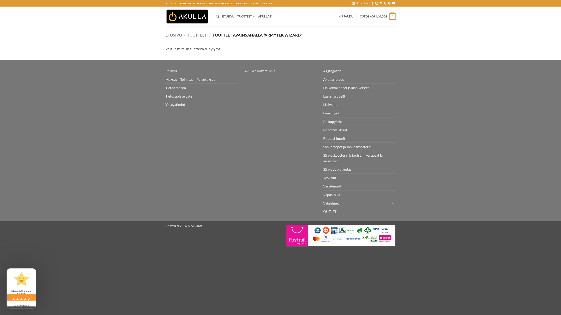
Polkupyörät (332, 121)
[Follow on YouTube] (393, 3)
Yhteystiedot (175, 104)
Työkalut (329, 178)
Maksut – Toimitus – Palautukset (190, 79)
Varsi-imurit (332, 186)
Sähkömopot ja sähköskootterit (347, 147)
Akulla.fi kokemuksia (259, 71)
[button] (360, 3)
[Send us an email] (381, 3)
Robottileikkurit (335, 130)
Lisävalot (330, 104)
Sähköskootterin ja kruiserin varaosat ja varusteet (353, 158)
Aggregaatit (332, 71)
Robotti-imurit (334, 138)
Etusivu (228, 16)
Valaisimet (331, 203)
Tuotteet (244, 16)
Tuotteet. (197, 35)
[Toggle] (393, 203)
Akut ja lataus (333, 79)
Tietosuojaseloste (178, 96)
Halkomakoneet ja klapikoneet (346, 88)
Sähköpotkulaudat (337, 169)
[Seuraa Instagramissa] (376, 3)
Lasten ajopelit (334, 96)
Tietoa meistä (175, 88)
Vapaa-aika (331, 194)
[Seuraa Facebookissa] (372, 3)
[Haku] (217, 16)
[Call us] (385, 3)
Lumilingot (331, 113)
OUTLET (329, 211)
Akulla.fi (265, 16)
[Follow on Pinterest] (389, 3)
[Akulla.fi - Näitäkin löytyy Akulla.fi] (187, 16)
